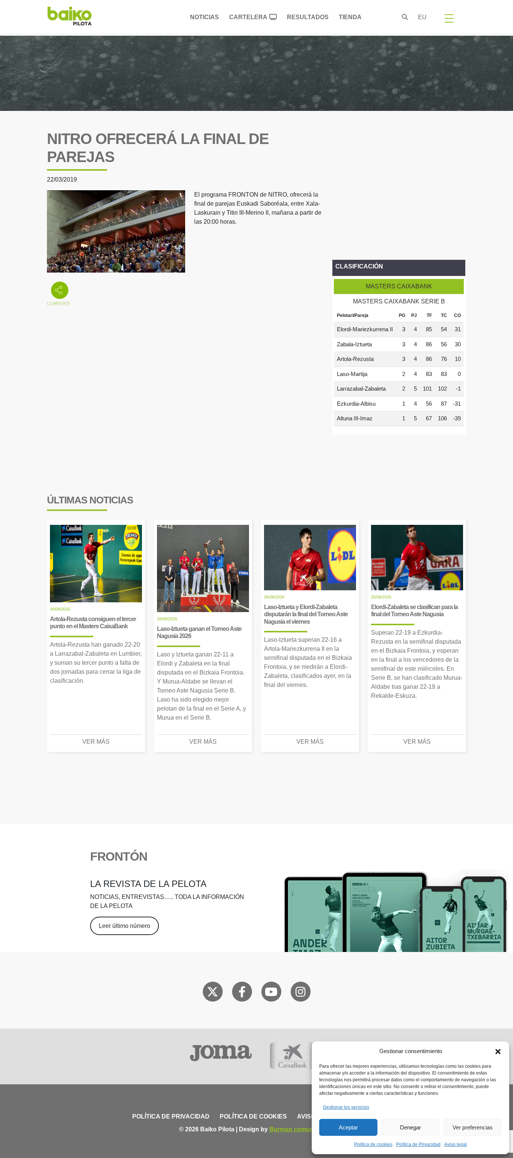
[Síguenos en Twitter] (212, 993)
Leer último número (124, 926)
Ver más (96, 741)
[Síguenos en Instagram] (300, 993)
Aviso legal (455, 1144)
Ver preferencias (473, 1127)
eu (422, 17)
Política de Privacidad (418, 1144)
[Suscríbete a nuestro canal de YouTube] (271, 993)
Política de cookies (373, 1144)
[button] (498, 1051)
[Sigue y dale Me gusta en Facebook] (242, 993)
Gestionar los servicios (346, 1107)
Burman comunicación (301, 1129)
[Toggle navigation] (449, 18)
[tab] (399, 286)
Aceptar (348, 1127)
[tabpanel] (399, 367)
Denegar (410, 1127)
